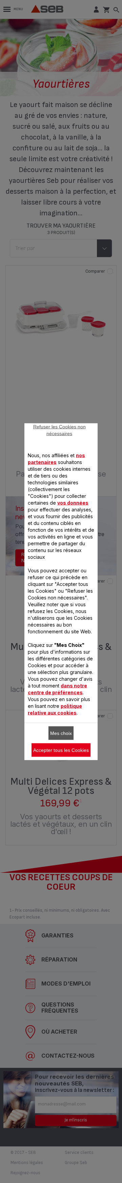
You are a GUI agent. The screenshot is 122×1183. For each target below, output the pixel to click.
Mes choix (61, 733)
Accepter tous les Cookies (61, 750)
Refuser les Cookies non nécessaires (59, 430)
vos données (72, 502)
